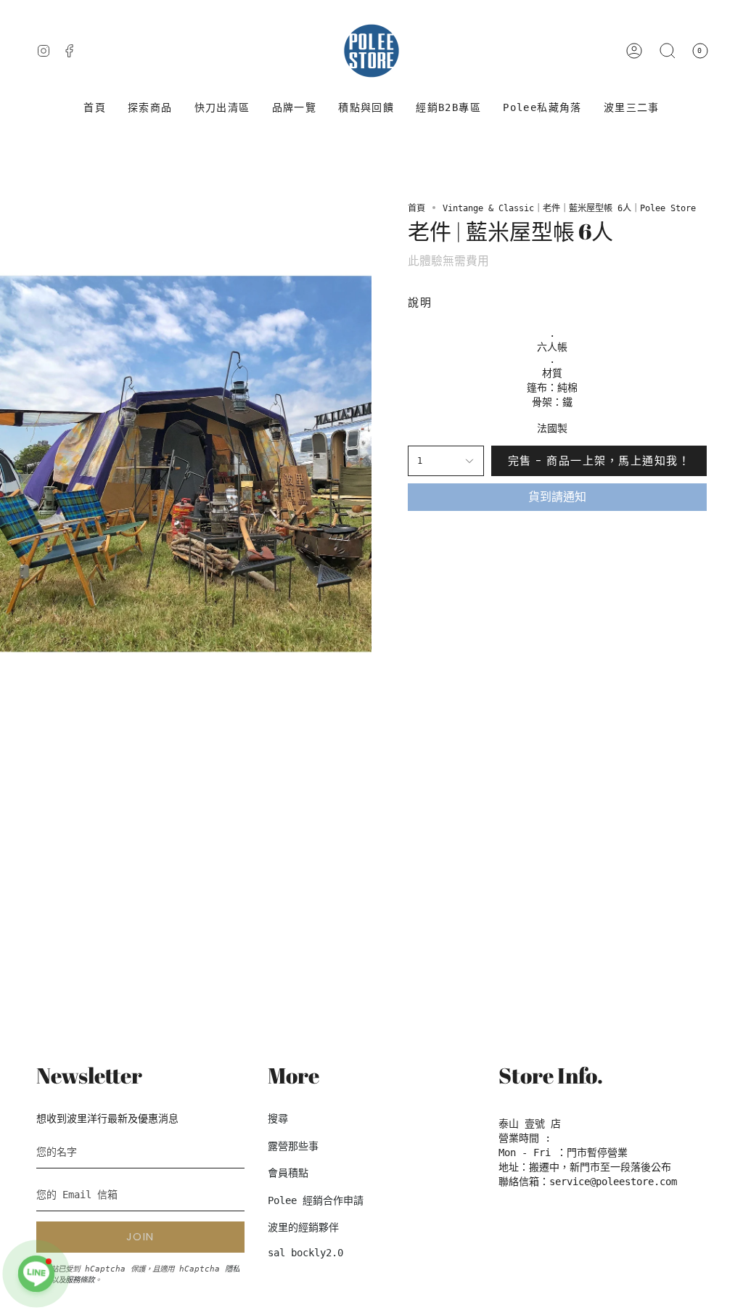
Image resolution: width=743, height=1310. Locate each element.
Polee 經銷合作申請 (316, 1200)
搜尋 (278, 1118)
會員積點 (288, 1173)
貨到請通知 (557, 497)
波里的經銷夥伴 (303, 1227)
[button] (150, 108)
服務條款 (79, 1279)
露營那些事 (293, 1146)
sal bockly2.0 (305, 1252)
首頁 (416, 208)
